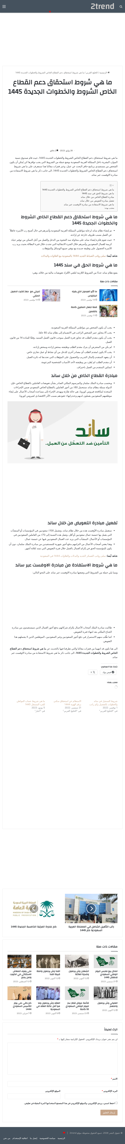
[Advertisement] (62, 38)
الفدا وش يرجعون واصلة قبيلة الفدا (48, 972)
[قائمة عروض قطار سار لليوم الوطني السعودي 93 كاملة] (77, 993)
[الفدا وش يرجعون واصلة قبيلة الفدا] (48, 961)
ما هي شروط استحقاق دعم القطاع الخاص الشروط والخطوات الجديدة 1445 (78, 189)
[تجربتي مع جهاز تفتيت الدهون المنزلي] (51, 295)
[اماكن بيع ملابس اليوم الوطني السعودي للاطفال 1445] (106, 961)
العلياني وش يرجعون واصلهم (107, 1004)
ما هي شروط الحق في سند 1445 (98, 193)
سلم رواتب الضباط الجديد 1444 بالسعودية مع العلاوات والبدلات (73, 255)
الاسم (114, 1078)
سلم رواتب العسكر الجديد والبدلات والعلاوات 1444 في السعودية (73, 555)
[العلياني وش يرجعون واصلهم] (106, 993)
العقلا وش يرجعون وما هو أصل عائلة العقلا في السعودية (48, 1006)
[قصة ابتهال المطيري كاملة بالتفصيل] (108, 311)
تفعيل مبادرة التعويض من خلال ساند (97, 200)
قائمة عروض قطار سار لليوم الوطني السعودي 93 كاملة (77, 1006)
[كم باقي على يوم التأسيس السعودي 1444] (19, 993)
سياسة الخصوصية (47, 1138)
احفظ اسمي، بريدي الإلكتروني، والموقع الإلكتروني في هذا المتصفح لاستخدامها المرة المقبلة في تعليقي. (69, 1103)
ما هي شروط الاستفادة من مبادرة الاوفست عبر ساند (89, 204)
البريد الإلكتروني (110, 1091)
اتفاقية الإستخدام (20, 1138)
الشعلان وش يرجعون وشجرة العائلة (79, 972)
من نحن (6, 1138)
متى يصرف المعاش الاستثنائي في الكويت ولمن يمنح (20, 974)
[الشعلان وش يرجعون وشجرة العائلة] (77, 961)
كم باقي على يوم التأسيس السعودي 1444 (22, 1006)
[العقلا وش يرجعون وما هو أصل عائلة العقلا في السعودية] (48, 993)
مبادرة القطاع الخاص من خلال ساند (97, 197)
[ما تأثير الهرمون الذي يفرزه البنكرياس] (108, 295)
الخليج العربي (92, 72)
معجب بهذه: (109, 208)
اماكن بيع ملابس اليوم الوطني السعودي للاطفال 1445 (106, 974)
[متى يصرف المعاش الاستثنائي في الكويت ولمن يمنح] (19, 961)
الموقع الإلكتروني (52, 1091)
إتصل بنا (33, 1138)
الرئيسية (103, 72)
